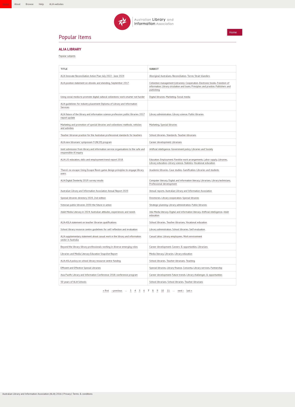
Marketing (171, 96)
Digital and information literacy (184, 180)
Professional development (163, 183)
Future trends (179, 274)
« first (106, 290)
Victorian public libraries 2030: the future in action (86, 204)
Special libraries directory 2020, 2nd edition (83, 197)
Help (41, 4)
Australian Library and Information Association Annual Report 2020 (94, 190)
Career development (160, 142)
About (17, 4)
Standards (171, 135)
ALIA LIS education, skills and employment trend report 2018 (92, 159)
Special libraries (168, 124)
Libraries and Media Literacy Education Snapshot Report (89, 253)
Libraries (222, 159)
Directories (154, 197)
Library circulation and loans (176, 86)
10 (162, 290)
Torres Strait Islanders (198, 75)
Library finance (174, 267)
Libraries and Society (202, 149)
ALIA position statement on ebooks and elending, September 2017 (95, 82)
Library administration (160, 114)
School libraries (157, 135)
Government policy (181, 149)
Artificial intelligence (159, 149)
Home (6, 4)
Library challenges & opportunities (204, 274)
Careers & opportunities (184, 246)
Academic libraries (158, 170)
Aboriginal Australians (160, 75)
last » (189, 290)
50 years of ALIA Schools (73, 281)
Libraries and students (207, 170)
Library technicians (221, 180)
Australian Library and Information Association (188, 190)
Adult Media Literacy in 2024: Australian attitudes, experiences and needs (98, 211)
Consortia (188, 267)
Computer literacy (158, 180)
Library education (158, 163)
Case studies (175, 170)
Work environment (192, 236)
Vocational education (204, 163)
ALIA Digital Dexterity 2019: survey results (82, 180)
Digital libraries (157, 96)
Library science (179, 114)
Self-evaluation (197, 229)
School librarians (157, 281)
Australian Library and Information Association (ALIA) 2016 (32, 393)
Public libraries (196, 114)
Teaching (190, 260)
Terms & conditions (83, 393)
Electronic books (207, 82)
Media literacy (156, 253)
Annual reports (156, 190)
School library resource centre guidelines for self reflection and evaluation (99, 229)
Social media (183, 96)
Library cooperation (171, 197)
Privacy (67, 393)
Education (154, 159)
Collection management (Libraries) (167, 82)
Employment (166, 159)
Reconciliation (179, 75)
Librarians (177, 142)
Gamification (189, 170)
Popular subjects (67, 55)
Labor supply (210, 159)
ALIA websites (56, 4)
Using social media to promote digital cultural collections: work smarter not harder (103, 96)
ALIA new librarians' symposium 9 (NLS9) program (86, 142)
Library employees (172, 236)
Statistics (188, 163)
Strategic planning (158, 204)
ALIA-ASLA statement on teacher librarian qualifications (88, 222)
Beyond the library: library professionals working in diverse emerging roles (99, 246)
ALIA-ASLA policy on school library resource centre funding (91, 260)
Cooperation (192, 82)
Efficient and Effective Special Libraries (81, 267)
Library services (202, 267)
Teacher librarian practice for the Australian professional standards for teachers (101, 135)
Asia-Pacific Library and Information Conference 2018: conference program (99, 274)
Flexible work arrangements (188, 159)
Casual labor (155, 236)
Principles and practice (203, 86)
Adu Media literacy (158, 211)
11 (168, 290)
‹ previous (117, 290)
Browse (29, 4)
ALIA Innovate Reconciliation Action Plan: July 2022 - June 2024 (92, 75)
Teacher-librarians (187, 135)
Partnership (216, 267)
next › (181, 290)
